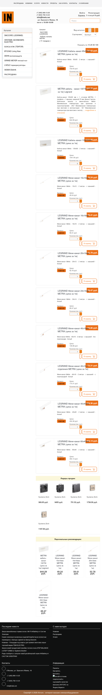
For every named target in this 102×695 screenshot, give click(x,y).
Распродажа (19, 3)
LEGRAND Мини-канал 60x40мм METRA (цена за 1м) (73, 443)
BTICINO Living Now (12, 51)
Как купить (63, 3)
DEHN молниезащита (13, 56)
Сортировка (77, 34)
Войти (82, 13)
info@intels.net (43, 17)
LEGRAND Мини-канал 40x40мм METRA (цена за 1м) (73, 405)
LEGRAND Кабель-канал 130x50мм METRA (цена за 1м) (75, 142)
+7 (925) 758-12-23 (43, 15)
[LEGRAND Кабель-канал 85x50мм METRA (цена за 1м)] (45, 54)
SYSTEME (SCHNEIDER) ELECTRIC (14, 41)
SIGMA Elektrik (10, 69)
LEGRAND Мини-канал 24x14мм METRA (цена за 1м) (73, 292)
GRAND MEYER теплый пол (15, 60)
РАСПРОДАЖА (10, 74)
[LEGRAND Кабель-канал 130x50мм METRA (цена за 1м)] (45, 143)
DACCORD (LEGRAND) (13, 35)
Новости (44, 3)
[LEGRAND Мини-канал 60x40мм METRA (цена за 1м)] (45, 444)
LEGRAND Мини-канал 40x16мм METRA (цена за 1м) (73, 330)
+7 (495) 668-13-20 (43, 13)
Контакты (73, 3)
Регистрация (94, 13)
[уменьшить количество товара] (80, 75)
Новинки (28, 3)
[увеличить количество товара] (80, 73)
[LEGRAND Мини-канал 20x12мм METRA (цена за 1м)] (45, 256)
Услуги (37, 3)
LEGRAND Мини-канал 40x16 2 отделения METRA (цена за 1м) (73, 367)
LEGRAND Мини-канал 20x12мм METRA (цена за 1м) (73, 255)
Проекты (53, 3)
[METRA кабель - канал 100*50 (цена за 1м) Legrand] (45, 91)
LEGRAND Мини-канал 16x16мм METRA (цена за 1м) (73, 217)
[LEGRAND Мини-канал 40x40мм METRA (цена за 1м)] (45, 406)
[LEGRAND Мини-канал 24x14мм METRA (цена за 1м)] (45, 294)
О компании (83, 3)
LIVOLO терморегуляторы (14, 65)
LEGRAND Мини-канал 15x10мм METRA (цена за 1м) (73, 179)
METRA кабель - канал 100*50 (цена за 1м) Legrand (75, 90)
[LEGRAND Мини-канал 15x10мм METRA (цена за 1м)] (45, 181)
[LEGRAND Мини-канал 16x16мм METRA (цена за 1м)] (45, 218)
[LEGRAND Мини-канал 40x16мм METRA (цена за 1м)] (45, 331)
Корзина (81, 15)
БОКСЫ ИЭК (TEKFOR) (13, 46)
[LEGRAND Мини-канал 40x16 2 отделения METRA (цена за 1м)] (45, 369)
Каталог (7, 30)
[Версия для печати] (96, 30)
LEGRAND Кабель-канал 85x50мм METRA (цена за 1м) (74, 53)
